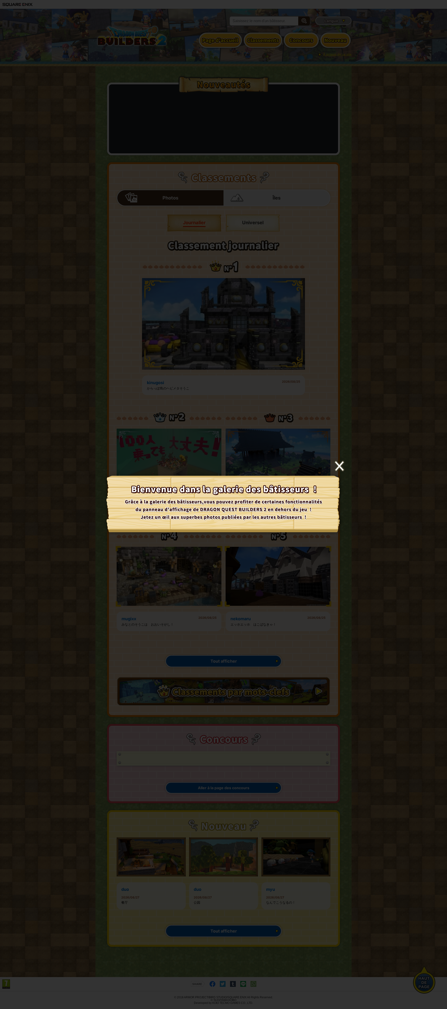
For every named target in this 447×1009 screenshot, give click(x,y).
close (339, 466)
